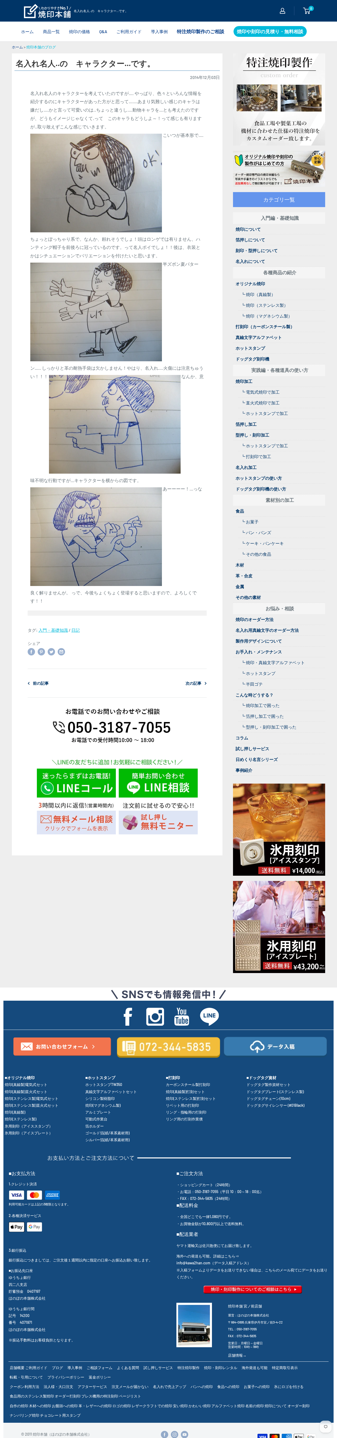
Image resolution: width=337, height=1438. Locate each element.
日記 (75, 630)
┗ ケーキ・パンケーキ (262, 543)
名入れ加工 (246, 467)
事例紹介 (244, 770)
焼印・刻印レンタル (220, 1367)
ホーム (27, 31)
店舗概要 (17, 1367)
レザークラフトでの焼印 (152, 1406)
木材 (240, 564)
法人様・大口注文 (58, 1386)
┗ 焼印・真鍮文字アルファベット (273, 662)
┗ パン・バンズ (256, 532)
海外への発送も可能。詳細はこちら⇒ (207, 1256)
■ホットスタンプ (100, 1077)
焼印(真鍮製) (15, 1112)
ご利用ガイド (129, 31)
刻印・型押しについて (257, 250)
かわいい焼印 (200, 1406)
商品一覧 (51, 31)
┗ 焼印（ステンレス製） (264, 305)
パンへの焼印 (202, 1386)
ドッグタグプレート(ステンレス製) (275, 1091)
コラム (242, 737)
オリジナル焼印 (250, 283)
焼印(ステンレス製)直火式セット (31, 1105)
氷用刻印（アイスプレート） (29, 1133)
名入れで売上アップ (169, 1386)
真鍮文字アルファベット (259, 337)
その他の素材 (248, 597)
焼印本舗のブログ (41, 47)
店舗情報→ (237, 1355)
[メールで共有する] (61, 651)
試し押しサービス (252, 748)
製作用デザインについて (259, 640)
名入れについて (250, 261)
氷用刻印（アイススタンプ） (29, 1126)
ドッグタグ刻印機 (252, 358)
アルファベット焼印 (228, 1406)
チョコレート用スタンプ (60, 1415)
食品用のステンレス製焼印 (32, 1396)
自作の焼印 (19, 1406)
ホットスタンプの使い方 (259, 477)
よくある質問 (128, 1367)
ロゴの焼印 (121, 1406)
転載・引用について (26, 1377)
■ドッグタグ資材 (261, 1077)
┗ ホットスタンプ (258, 673)
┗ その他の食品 (256, 554)
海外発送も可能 (254, 1367)
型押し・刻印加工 (252, 434)
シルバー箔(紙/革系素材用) (107, 1140)
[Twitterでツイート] (51, 651)
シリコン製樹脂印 (100, 1098)
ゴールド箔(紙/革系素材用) (107, 1133)
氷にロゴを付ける (289, 1386)
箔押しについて (250, 239)
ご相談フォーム (99, 1367)
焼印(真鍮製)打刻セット (185, 1091)
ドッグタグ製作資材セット (268, 1084)
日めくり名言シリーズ (257, 759)
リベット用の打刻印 (182, 1105)
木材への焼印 (40, 1406)
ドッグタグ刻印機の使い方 (261, 488)
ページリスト (130, 1396)
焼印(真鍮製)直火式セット (26, 1091)
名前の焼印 (254, 1406)
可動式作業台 (96, 1119)
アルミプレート (98, 1112)
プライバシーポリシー (65, 1377)
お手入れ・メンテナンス (259, 651)
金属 (240, 586)
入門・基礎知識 (53, 630)
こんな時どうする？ (255, 694)
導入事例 (159, 31)
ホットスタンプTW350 (103, 1084)
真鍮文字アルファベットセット (111, 1091)
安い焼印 (180, 1406)
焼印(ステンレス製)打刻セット (191, 1098)
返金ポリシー (100, 1377)
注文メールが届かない (130, 1386)
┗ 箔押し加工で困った (262, 716)
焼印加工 (244, 381)
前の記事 (41, 683)
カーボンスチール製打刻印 (188, 1084)
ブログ (57, 1367)
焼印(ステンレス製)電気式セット (31, 1098)
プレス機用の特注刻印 (99, 1396)
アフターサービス (92, 1386)
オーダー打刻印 (68, 1396)
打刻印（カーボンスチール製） (265, 326)
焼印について (248, 229)
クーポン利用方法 (24, 1386)
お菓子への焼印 (257, 1386)
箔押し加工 (246, 424)
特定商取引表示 (285, 1367)
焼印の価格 (79, 31)
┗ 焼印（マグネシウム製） (266, 315)
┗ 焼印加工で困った (260, 705)
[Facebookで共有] (31, 651)
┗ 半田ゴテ (252, 684)
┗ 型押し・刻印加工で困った (268, 726)
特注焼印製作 (188, 1367)
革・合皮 (244, 575)
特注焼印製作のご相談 (200, 31)
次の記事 (193, 683)
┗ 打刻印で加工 (256, 456)
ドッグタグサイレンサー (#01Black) (275, 1105)
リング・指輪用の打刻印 (186, 1112)
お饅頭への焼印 (65, 1406)
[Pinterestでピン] (41, 651)
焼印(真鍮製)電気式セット (26, 1084)
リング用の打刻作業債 (184, 1119)
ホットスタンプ (250, 347)
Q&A (103, 31)
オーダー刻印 (299, 1406)
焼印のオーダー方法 (255, 619)
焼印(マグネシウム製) (103, 1105)
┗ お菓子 (250, 521)
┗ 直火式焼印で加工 (260, 402)
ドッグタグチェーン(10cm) (268, 1098)
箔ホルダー (94, 1126)
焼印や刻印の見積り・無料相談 (270, 31)
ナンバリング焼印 (24, 1415)
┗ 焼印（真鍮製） (258, 294)
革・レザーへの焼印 (95, 1406)
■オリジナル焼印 (20, 1077)
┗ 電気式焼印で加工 (260, 391)
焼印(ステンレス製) (20, 1119)
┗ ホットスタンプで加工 (264, 413)
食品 (240, 510)
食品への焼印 (228, 1386)
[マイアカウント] (282, 11)
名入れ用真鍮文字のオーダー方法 (267, 630)
